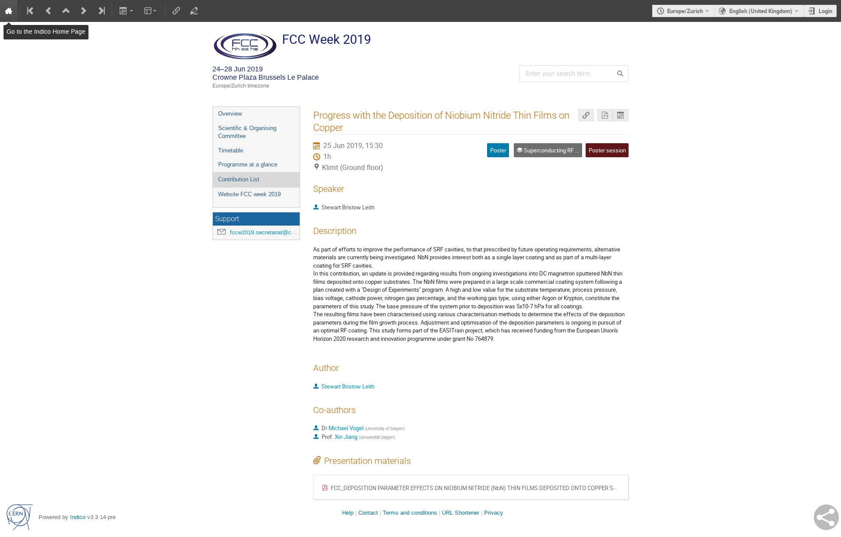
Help (347, 512)
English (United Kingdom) (760, 11)
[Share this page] (826, 517)
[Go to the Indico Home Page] (9, 11)
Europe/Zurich (685, 11)
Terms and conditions (410, 512)
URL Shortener (460, 512)
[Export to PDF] (605, 115)
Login (825, 11)
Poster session (607, 150)
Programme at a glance (247, 164)
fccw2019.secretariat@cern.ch (268, 232)
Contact (368, 512)
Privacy (493, 512)
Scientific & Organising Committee (247, 132)
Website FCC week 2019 (249, 194)
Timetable (230, 150)
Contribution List (238, 179)
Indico (77, 517)
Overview (230, 113)
